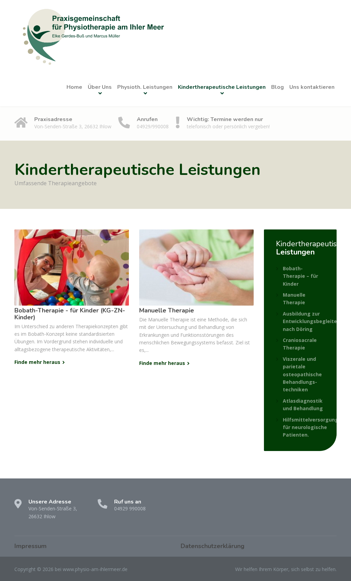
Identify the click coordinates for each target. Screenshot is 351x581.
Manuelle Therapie (166, 310)
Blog (277, 87)
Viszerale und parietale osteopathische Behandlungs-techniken (302, 374)
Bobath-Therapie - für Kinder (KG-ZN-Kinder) (69, 313)
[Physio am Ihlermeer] (91, 34)
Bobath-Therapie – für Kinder (300, 276)
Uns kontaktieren (312, 87)
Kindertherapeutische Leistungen (222, 87)
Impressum (30, 546)
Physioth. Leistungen (144, 87)
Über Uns (100, 87)
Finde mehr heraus (37, 362)
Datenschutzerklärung (212, 546)
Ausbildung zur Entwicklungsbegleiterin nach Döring (313, 321)
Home (74, 87)
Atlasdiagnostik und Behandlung (303, 405)
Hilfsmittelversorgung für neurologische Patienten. (310, 427)
